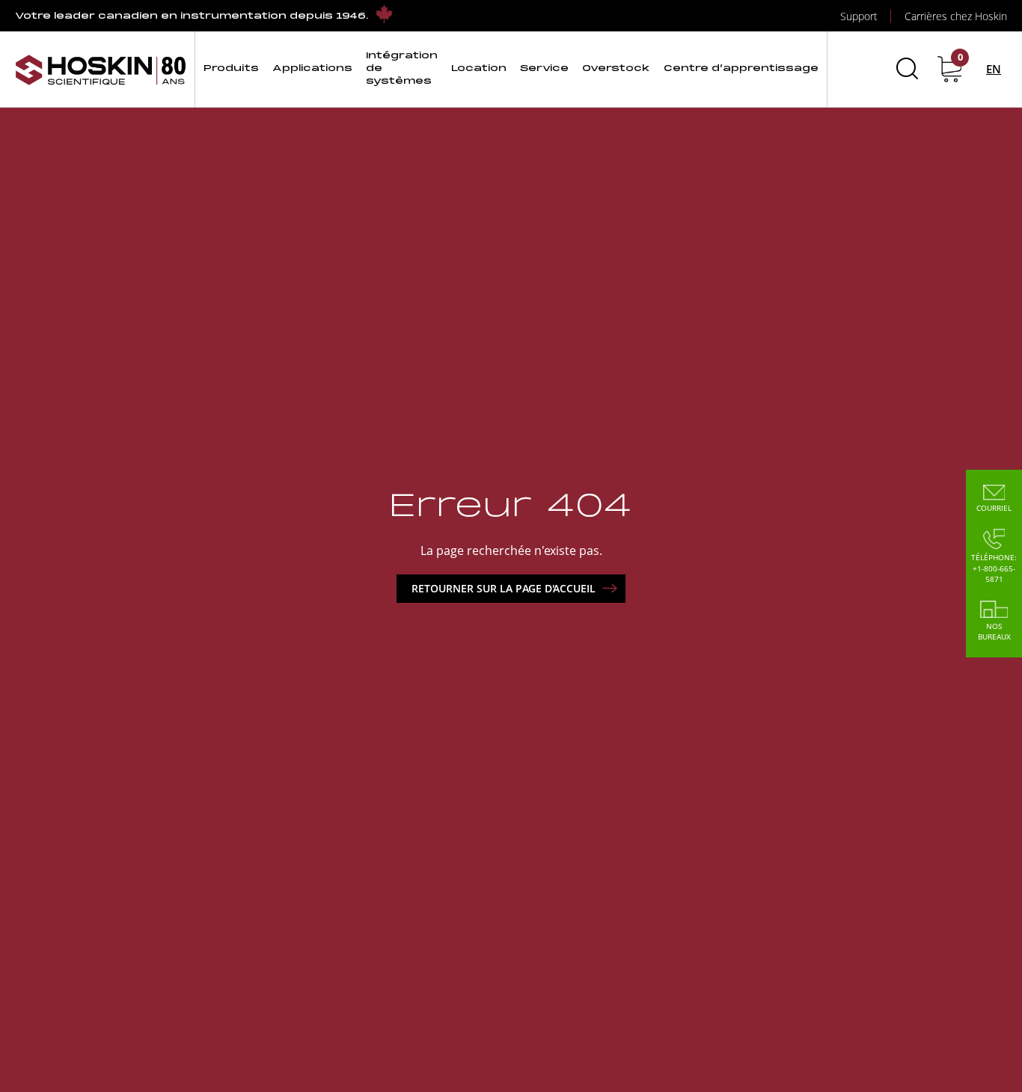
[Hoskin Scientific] (101, 69)
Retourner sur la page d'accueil (503, 588)
